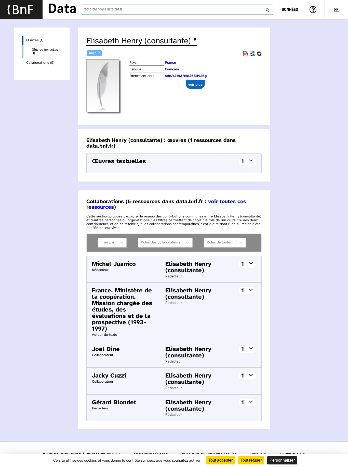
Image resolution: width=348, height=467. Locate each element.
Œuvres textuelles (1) (45, 51)
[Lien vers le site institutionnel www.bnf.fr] (21, 9)
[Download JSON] (259, 55)
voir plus (195, 84)
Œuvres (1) (34, 40)
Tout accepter (220, 460)
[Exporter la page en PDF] (245, 55)
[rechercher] (266, 8)
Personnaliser (282, 460)
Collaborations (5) (40, 63)
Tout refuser (251, 460)
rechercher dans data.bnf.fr (103, 9)
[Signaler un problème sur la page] (194, 41)
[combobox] (177, 10)
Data (62, 9)
